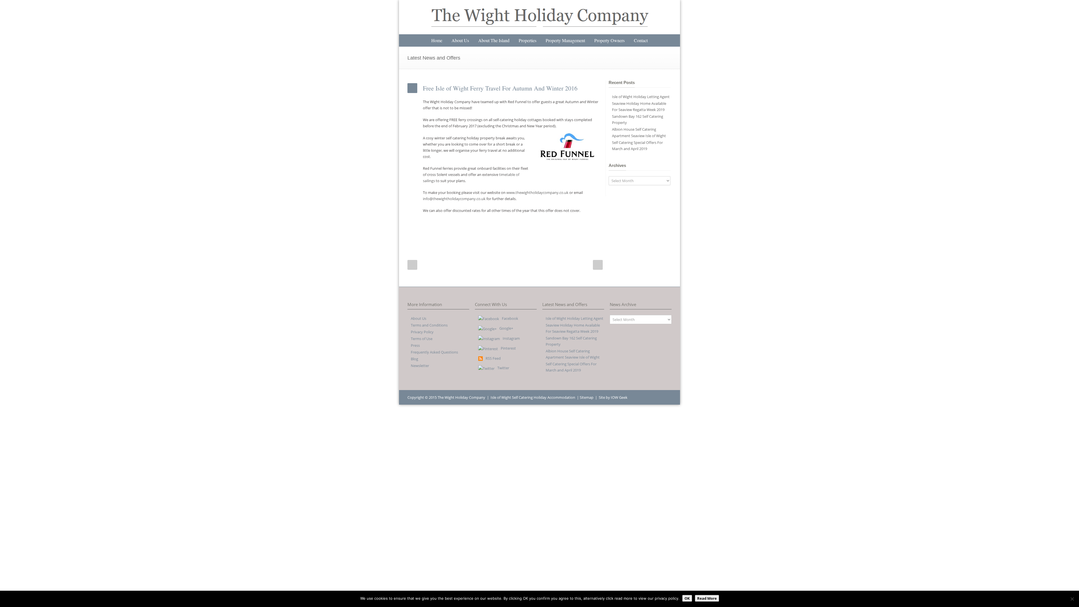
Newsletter (420, 365)
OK (687, 598)
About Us (460, 40)
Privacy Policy (422, 331)
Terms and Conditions (429, 325)
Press (415, 345)
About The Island (493, 40)
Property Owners (609, 40)
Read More (707, 598)
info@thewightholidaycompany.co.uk (454, 198)
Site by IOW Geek (613, 397)
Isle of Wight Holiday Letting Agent (641, 96)
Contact (641, 40)
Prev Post (412, 265)
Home (436, 40)
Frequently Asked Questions (434, 352)
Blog (414, 358)
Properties (527, 40)
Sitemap (586, 397)
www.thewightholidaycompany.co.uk (537, 192)
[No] (1072, 599)
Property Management (565, 40)
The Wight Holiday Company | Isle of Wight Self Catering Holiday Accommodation (506, 397)
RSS (666, 397)
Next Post (598, 265)
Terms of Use (421, 338)
